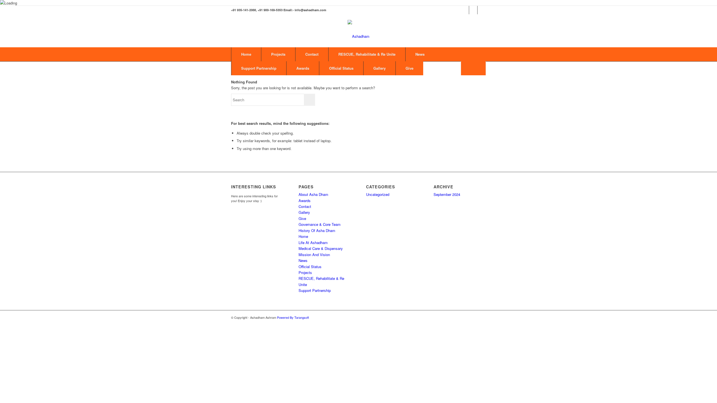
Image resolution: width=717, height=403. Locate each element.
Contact (311, 54)
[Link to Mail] (482, 10)
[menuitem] (473, 68)
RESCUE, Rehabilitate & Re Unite (366, 54)
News (420, 54)
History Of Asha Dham (317, 230)
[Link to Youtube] (473, 10)
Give (409, 68)
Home (246, 54)
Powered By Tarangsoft (293, 317)
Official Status (341, 68)
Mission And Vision (314, 254)
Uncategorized (377, 194)
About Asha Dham (313, 194)
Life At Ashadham (313, 242)
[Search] (473, 68)
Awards (302, 68)
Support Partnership (258, 68)
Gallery (379, 68)
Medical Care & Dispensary (321, 248)
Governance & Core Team (320, 224)
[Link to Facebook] (465, 10)
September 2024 (447, 194)
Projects (278, 54)
